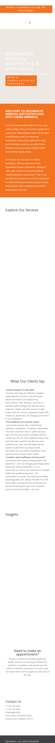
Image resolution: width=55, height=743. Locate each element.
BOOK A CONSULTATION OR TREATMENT (27, 686)
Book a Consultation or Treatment (26, 9)
